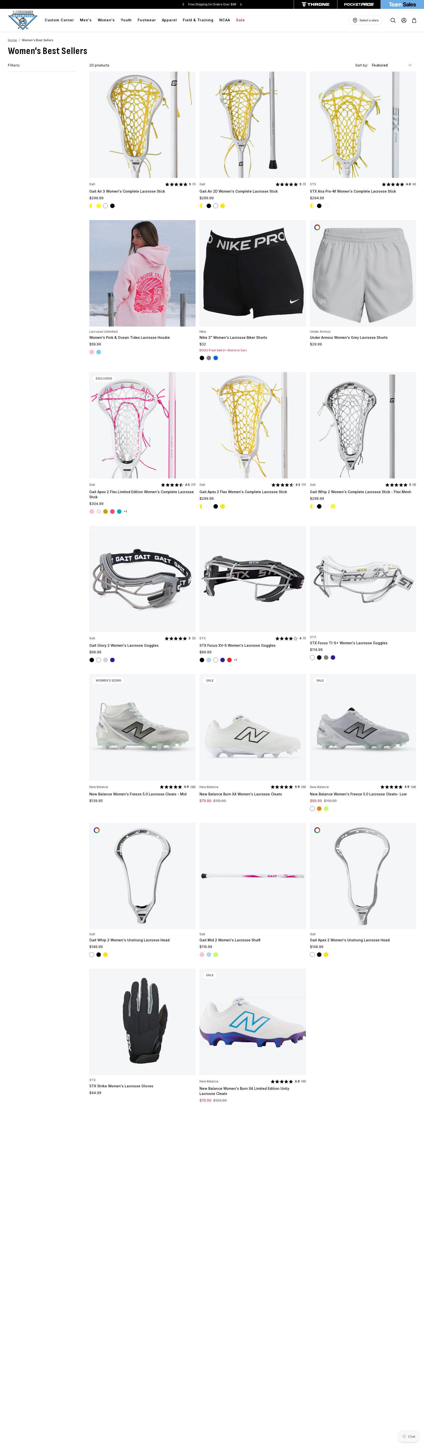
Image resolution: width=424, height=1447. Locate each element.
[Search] (393, 20)
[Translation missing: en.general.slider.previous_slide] (183, 4)
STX (313, 184)
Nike (202, 331)
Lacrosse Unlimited (103, 331)
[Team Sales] (402, 4)
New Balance (98, 787)
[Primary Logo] (23, 20)
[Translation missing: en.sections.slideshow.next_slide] (241, 4)
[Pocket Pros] (359, 4)
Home (12, 40)
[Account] (403, 20)
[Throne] (315, 4)
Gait (92, 184)
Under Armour (320, 331)
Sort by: (362, 65)
